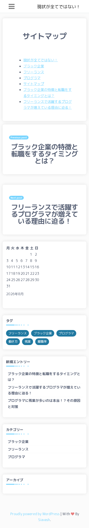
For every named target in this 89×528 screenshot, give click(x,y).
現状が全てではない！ (58, 6)
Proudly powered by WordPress (35, 513)
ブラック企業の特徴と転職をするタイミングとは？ (44, 376)
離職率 (42, 341)
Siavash (44, 519)
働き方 (12, 341)
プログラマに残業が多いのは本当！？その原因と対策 (44, 403)
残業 (28, 341)
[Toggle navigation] (11, 6)
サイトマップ (33, 83)
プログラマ (32, 77)
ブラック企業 (33, 66)
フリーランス (33, 72)
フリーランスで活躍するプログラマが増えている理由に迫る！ (44, 390)
